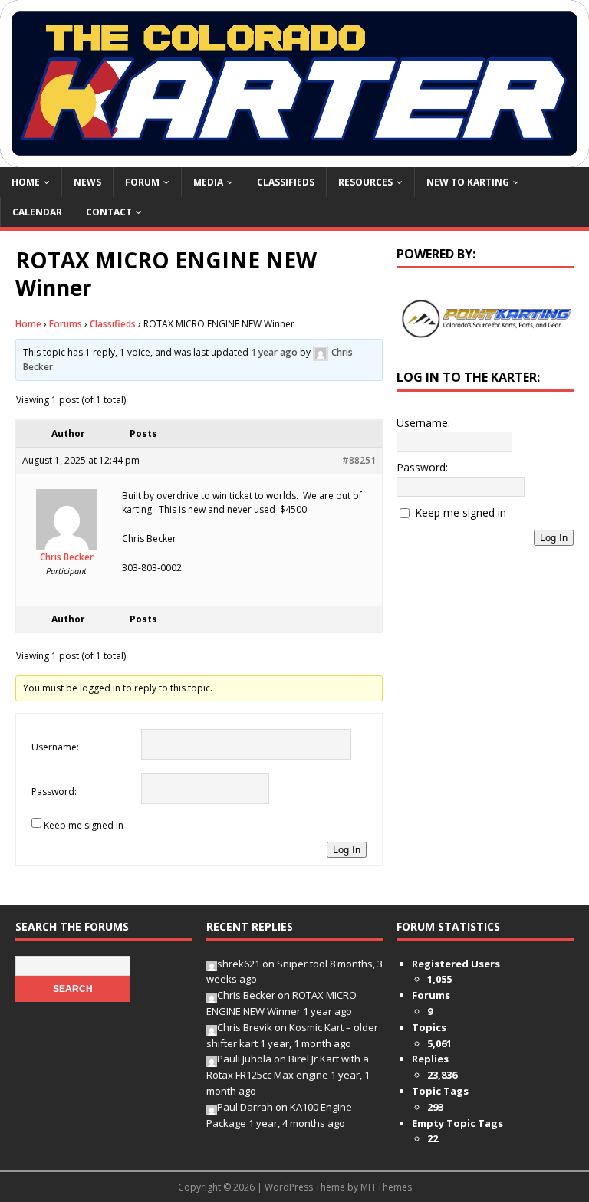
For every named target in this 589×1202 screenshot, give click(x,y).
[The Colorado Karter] (294, 157)
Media (208, 182)
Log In (346, 850)
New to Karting (467, 182)
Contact (109, 211)
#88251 (359, 460)
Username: (55, 747)
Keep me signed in (83, 825)
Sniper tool (302, 963)
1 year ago (274, 352)
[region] (485, 319)
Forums (65, 323)
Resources (365, 182)
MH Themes (386, 1187)
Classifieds (285, 182)
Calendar (37, 211)
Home (26, 182)
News (87, 182)
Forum (142, 182)
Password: (54, 791)
